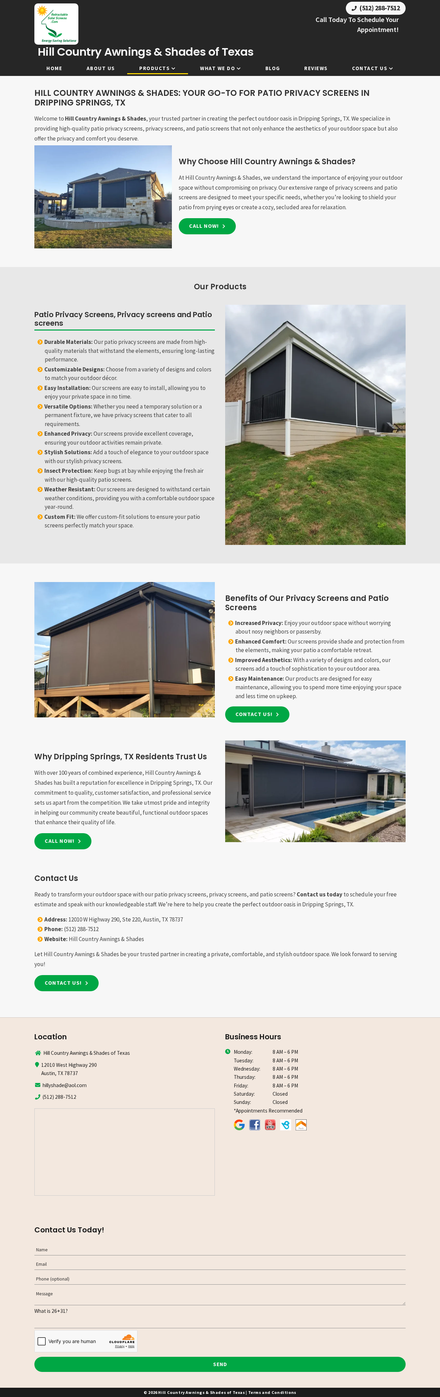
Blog (272, 68)
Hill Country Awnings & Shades (105, 118)
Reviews (316, 68)
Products (154, 68)
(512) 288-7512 (379, 8)
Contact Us (369, 68)
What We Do (217, 68)
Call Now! (204, 225)
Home (54, 68)
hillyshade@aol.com (65, 1085)
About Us (101, 68)
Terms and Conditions (272, 1392)
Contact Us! (254, 714)
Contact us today (319, 894)
